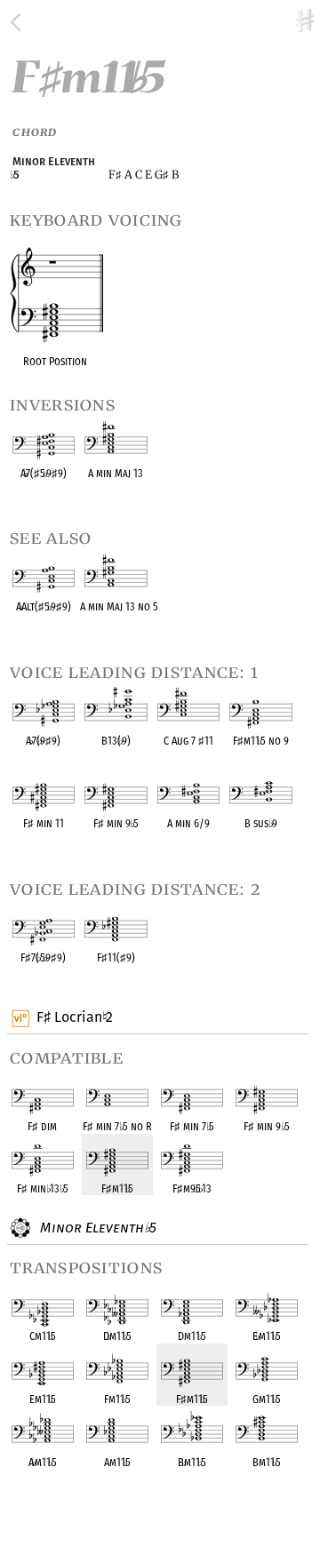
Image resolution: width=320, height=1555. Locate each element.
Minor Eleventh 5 (96, 1227)
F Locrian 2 (74, 1017)
